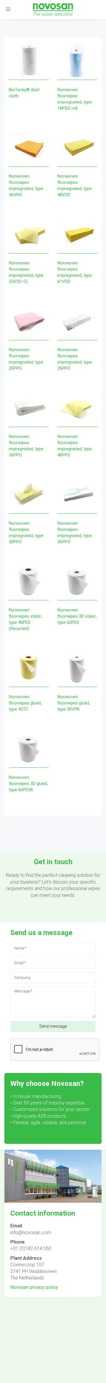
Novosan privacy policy (34, 1287)
